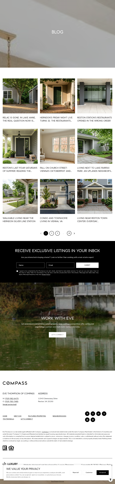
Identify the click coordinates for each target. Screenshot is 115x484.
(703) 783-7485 (11, 401)
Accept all (102, 472)
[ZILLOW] (87, 419)
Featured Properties (37, 416)
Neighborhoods (59, 416)
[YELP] (104, 413)
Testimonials (8, 419)
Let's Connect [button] (57, 335)
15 (69, 233)
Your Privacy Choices (57, 481)
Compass (45, 432)
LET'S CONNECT (27, 419)
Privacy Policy (46, 274)
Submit (87, 265)
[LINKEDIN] (98, 413)
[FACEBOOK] (87, 413)
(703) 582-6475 (12, 398)
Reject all (76, 472)
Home (5, 416)
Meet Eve (17, 416)
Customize (89, 472)
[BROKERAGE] (93, 419)
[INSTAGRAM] (93, 413)
